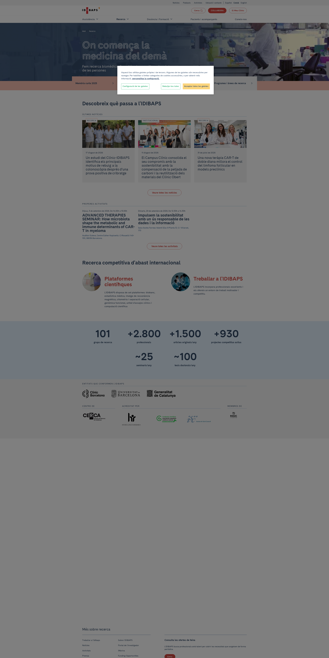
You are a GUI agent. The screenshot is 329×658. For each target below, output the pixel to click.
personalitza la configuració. (145, 78)
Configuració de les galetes (135, 86)
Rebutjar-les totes (170, 86)
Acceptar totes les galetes (196, 86)
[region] (165, 80)
